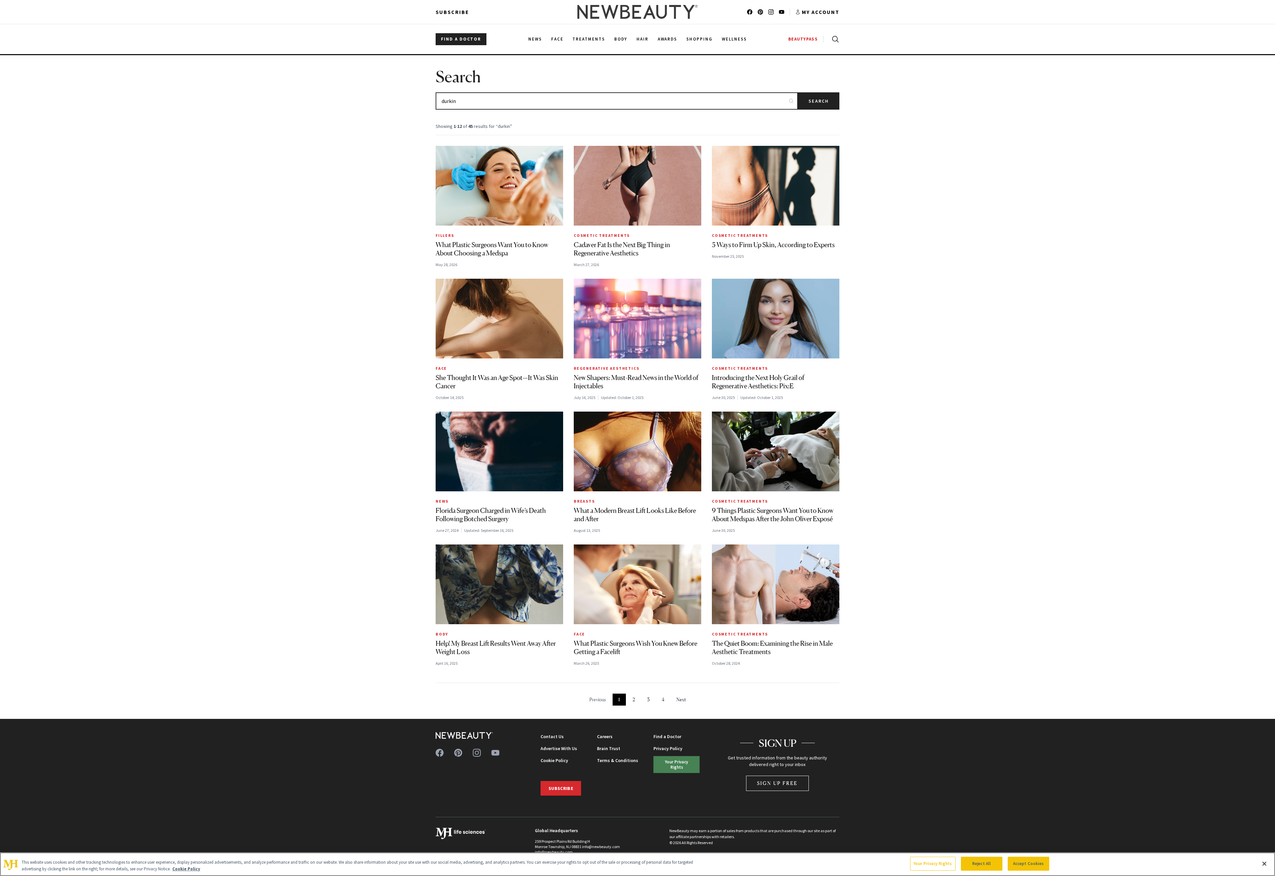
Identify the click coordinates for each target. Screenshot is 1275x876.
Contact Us (552, 736)
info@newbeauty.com (554, 851)
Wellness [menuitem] (734, 39)
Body (442, 634)
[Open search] (834, 39)
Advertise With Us (559, 748)
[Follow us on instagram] (771, 12)
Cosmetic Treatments (602, 235)
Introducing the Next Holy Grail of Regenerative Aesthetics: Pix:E (758, 382)
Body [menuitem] (620, 39)
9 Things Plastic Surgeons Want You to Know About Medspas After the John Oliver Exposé (772, 515)
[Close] (1264, 863)
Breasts (584, 501)
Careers (605, 736)
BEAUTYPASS (803, 39)
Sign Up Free (777, 783)
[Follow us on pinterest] (760, 12)
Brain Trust (608, 748)
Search (818, 101)
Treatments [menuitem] (588, 39)
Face (441, 368)
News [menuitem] (535, 39)
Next (681, 699)
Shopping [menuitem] (699, 39)
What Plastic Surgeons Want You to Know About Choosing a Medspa (492, 249)
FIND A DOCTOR (461, 39)
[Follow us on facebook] (749, 12)
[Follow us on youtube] (781, 12)
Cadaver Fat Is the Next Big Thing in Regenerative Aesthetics (622, 249)
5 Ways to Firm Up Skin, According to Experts (773, 245)
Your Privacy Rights (676, 764)
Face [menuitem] (557, 39)
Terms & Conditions (617, 760)
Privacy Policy (667, 748)
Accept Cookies (1028, 863)
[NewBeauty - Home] (637, 12)
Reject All (981, 863)
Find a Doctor (667, 736)
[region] (637, 864)
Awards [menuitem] (667, 39)
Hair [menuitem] (642, 39)
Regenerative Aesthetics (606, 368)
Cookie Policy (554, 760)
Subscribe (452, 12)
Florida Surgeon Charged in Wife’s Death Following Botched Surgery (491, 515)
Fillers (445, 235)
